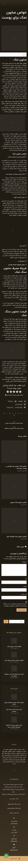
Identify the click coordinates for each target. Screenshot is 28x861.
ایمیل (25, 586)
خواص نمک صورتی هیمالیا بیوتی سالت (14, 703)
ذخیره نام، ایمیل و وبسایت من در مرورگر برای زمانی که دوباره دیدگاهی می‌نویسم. (15, 605)
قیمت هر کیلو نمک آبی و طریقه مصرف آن (14, 675)
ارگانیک (11, 74)
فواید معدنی (19, 110)
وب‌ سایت (24, 594)
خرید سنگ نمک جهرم (14, 804)
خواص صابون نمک (18, 404)
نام (26, 579)
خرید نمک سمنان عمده (14, 808)
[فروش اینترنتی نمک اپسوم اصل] (14, 655)
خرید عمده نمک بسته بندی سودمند (14, 710)
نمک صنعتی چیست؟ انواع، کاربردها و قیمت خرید (14, 726)
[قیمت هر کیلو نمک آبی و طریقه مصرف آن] (14, 669)
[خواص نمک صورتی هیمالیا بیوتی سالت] (14, 697)
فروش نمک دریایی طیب (14, 646)
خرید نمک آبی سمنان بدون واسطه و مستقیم (13, 794)
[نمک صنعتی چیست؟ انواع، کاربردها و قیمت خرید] (14, 720)
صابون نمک (22, 504)
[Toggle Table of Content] (23, 54)
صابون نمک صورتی (21, 470)
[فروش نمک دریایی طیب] (14, 641)
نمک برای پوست (10, 407)
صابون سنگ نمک (22, 63)
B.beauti (20, 401)
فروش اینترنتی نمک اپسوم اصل (14, 660)
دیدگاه (24, 562)
